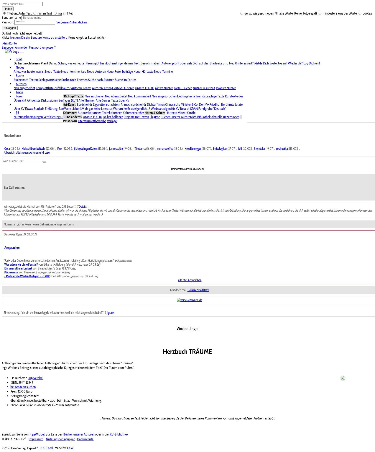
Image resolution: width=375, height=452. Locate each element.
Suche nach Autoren (101, 80)
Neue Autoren (96, 71)
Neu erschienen (94, 96)
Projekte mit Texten (136, 117)
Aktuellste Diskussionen (42, 100)
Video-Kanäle (187, 113)
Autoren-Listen (102, 88)
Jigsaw (110, 313)
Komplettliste (45, 88)
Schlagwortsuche (49, 80)
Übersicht (20, 100)
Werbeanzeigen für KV (165, 109)
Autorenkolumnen (89, 113)
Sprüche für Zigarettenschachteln (98, 104)
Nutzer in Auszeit (204, 88)
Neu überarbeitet (116, 96)
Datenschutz (85, 439)
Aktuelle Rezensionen (225, 117)
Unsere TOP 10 (144, 88)
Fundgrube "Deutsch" (212, 109)
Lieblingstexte (186, 96)
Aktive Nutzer (164, 88)
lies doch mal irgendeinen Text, (120, 63)
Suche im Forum (125, 80)
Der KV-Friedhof (209, 104)
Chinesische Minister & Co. (181, 104)
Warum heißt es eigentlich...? (131, 109)
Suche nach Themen (74, 80)
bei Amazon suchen (23, 387)
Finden (7, 8)
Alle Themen (87, 100)
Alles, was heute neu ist (29, 71)
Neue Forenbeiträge (120, 71)
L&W (70, 448)
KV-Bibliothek (201, 117)
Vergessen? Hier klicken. (71, 22)
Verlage (112, 121)
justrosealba (116, 149)
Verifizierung (51, 117)
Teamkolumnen (112, 113)
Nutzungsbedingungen (28, 117)
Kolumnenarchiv (133, 113)
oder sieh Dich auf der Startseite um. (204, 63)
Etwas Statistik (34, 109)
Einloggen (9, 28)
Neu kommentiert (139, 96)
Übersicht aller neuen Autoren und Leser (27, 153)
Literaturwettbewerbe (92, 121)
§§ (17, 113)
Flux (59, 149)
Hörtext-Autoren (123, 88)
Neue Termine (163, 71)
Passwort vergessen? (42, 47)
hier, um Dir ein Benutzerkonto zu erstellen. (38, 37)
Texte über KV (120, 100)
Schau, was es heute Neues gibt (78, 63)
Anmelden (21, 47)
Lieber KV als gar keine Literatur (92, 109)
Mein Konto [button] (9, 43)
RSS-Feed (46, 448)
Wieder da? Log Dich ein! (303, 63)
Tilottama (140, 149)
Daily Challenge (113, 117)
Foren (19, 96)
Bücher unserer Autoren (176, 117)
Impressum (36, 439)
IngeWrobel (35, 378)
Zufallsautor (62, 88)
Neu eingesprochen (164, 96)
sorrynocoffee (165, 149)
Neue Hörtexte (143, 71)
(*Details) (82, 207)
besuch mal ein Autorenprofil (160, 63)
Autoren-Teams (81, 88)
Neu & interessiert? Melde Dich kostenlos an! (258, 63)
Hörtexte (171, 113)
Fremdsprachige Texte (210, 96)
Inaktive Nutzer (226, 88)
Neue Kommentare (73, 71)
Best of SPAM (189, 109)
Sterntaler (259, 149)
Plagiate (155, 117)
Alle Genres (103, 100)
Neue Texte (53, 71)
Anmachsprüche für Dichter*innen (142, 104)
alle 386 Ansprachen (190, 280)
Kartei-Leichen (183, 88)
